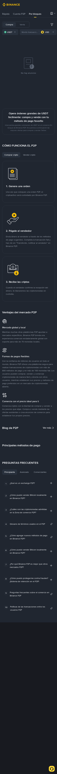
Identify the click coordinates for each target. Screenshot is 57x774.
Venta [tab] (22, 24)
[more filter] (52, 24)
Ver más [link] (47, 427)
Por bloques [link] (35, 13)
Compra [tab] (9, 24)
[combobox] (10, 32)
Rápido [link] (6, 13)
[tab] (6, 13)
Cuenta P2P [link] (19, 13)
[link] (31, 524)
